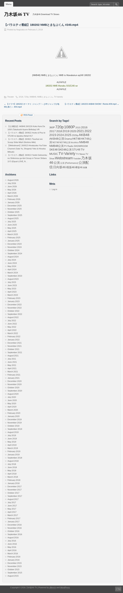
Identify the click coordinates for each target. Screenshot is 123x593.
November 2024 (15, 247)
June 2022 (12, 324)
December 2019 (15, 419)
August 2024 (13, 257)
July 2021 (12, 359)
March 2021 (13, 372)
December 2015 (15, 563)
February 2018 (14, 480)
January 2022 (14, 340)
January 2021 (14, 378)
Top (119, 589)
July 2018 (12, 464)
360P (52, 127)
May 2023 (12, 289)
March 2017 (13, 515)
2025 (67, 135)
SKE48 (53, 149)
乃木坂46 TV (16, 14)
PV (65, 146)
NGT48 (55, 142)
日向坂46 (59, 167)
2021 (80, 131)
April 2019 (12, 445)
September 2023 (15, 276)
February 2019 (14, 451)
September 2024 (15, 253)
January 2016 (14, 560)
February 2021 (14, 375)
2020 (73, 131)
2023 (52, 135)
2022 (87, 131)
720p (26, 97)
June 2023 (12, 285)
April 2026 (12, 193)
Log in (54, 189)
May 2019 (12, 442)
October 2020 (13, 388)
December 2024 (15, 244)
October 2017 (13, 493)
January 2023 (14, 301)
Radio (70, 146)
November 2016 (15, 528)
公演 (57, 162)
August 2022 (13, 317)
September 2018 (15, 458)
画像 (85, 167)
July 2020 (12, 397)
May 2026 (12, 190)
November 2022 (15, 308)
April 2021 (12, 368)
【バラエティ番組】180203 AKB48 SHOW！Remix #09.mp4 (91, 104)
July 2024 (12, 260)
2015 (78, 127)
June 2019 (12, 439)
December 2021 (15, 343)
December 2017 (15, 486)
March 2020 (13, 410)
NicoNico (75, 142)
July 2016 (12, 541)
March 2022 (13, 333)
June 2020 (12, 400)
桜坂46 (70, 167)
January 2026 (14, 202)
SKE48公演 (65, 149)
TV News (80, 154)
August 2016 (13, 538)
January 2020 (14, 416)
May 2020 (12, 403)
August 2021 (13, 356)
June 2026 (12, 186)
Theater (10, 97)
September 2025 (15, 215)
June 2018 (12, 467)
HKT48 (76, 138)
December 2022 (15, 305)
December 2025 (15, 206)
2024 (60, 135)
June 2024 (12, 263)
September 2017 (15, 496)
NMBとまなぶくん (45, 97)
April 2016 (12, 550)
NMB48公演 (56, 145)
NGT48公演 (64, 142)
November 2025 (15, 209)
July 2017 (12, 502)
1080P (69, 127)
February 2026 (14, 199)
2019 (66, 131)
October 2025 (13, 212)
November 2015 (15, 566)
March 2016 (13, 553)
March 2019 (13, 448)
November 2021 (15, 346)
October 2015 (13, 569)
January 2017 (14, 522)
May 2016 (12, 547)
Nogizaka (20, 30)
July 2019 (12, 435)
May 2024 (12, 266)
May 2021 (12, 365)
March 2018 (13, 477)
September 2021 (15, 352)
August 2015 (13, 576)
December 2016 (15, 525)
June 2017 (12, 506)
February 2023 (14, 298)
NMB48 (33, 97)
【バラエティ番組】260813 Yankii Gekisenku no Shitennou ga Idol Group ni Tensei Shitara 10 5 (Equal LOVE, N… (27, 158)
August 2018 (13, 461)
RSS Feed (28, 115)
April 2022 (12, 330)
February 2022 (14, 336)
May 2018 (12, 470)
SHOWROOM (81, 146)
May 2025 (12, 228)
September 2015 (15, 573)
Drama (68, 138)
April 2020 (12, 407)
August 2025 (13, 218)
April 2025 (12, 231)
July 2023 (12, 282)
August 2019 (13, 432)
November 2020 (15, 384)
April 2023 (12, 292)
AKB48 (84, 135)
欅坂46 (78, 167)
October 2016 (13, 531)
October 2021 (13, 349)
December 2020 (15, 381)
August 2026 (13, 180)
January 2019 (14, 455)
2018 (21, 97)
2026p (75, 135)
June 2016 (12, 544)
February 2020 (14, 413)
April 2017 (12, 512)
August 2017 (13, 499)
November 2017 (15, 490)
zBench (52, 587)
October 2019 (13, 426)
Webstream (64, 158)
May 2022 (12, 327)
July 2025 (12, 222)
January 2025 (14, 241)
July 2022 (12, 320)
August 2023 (13, 279)
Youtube (77, 158)
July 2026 (12, 183)
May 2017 (12, 509)
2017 (52, 131)
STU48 (76, 149)
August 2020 (13, 394)
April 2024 (12, 269)
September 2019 (15, 429)
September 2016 (15, 534)
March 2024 (13, 273)
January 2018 (14, 483)
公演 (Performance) (69, 163)
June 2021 (12, 362)
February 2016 (14, 557)
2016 (84, 127)
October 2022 (13, 311)
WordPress (65, 587)
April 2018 (12, 474)
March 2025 (13, 234)
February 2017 (14, 518)
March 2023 (13, 295)
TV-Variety (58, 97)
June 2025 (12, 225)
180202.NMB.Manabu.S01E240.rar (61, 86)
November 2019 (15, 423)
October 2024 (13, 250)
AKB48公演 (56, 138)
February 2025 (14, 237)
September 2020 (15, 391)
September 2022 (15, 314)
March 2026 (13, 196)
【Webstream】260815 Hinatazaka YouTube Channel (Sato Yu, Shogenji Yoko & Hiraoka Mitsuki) (27, 148)
